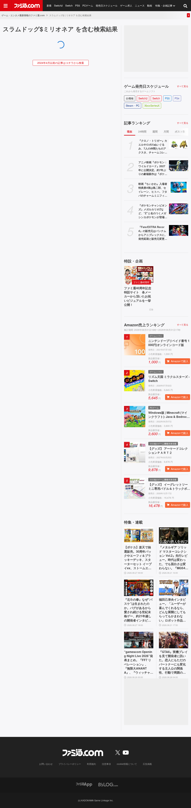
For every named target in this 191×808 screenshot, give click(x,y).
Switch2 (58, 5)
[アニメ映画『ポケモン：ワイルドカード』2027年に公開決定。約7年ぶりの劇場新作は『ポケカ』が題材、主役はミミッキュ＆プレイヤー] (178, 165)
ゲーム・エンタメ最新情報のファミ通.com (23, 15)
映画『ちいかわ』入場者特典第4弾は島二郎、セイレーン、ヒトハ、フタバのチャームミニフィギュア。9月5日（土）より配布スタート (152, 189)
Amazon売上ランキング (144, 325)
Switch (69, 5)
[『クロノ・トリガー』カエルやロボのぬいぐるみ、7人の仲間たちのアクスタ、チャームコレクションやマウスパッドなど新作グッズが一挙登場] (178, 144)
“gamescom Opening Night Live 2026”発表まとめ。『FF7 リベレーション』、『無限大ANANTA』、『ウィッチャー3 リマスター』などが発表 (138, 662)
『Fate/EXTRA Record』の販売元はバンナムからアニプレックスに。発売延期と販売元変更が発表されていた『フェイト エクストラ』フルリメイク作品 (152, 233)
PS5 (77, 5)
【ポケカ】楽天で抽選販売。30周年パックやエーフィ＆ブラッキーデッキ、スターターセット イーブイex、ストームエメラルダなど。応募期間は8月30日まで (138, 557)
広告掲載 (147, 763)
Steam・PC (133, 105)
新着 (49, 5)
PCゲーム (87, 5)
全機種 (130, 98)
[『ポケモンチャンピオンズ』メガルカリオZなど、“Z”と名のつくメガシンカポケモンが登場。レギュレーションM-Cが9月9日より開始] (178, 208)
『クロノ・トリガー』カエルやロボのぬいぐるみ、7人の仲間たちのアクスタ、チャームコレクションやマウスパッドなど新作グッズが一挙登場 (152, 146)
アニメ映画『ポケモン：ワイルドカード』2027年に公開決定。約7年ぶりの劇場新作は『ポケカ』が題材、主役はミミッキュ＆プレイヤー (152, 168)
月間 (166, 131)
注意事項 (106, 763)
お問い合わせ (46, 763)
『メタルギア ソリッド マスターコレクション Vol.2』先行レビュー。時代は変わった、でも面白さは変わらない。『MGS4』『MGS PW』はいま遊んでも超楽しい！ (173, 557)
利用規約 (91, 763)
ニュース (140, 5)
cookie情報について (127, 763)
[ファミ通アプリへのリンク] (84, 784)
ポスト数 (180, 131)
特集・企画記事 (163, 5)
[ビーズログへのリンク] (108, 784)
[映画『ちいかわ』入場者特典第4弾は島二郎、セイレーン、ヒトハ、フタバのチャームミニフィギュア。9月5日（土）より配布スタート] (178, 187)
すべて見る (182, 86)
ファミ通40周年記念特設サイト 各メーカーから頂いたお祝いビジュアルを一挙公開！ (137, 296)
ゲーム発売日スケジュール (146, 86)
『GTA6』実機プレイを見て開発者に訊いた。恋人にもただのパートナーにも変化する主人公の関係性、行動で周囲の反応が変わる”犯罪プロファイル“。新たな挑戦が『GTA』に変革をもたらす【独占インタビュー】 (173, 662)
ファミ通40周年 (141, 282)
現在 (129, 131)
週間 (155, 131)
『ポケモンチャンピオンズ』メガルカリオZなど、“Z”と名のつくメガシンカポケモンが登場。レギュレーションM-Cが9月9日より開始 (152, 211)
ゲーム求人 (126, 5)
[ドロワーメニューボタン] (5, 5)
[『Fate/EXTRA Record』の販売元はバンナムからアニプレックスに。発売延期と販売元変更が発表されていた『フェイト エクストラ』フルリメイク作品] (178, 230)
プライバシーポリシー (70, 763)
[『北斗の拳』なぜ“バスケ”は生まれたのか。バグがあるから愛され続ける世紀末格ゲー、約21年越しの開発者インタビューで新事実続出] (138, 588)
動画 (149, 5)
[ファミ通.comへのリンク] (27, 5)
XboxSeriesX (151, 105)
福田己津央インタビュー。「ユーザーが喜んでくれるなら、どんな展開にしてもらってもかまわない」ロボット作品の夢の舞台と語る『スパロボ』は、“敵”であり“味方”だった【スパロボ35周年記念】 (172, 609)
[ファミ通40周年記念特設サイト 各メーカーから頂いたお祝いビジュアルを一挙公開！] (138, 274)
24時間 (142, 131)
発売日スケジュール (107, 5)
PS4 (177, 98)
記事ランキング (137, 123)
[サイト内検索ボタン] (185, 5)
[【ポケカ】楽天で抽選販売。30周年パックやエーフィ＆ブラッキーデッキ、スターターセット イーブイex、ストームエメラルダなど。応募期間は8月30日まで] (138, 535)
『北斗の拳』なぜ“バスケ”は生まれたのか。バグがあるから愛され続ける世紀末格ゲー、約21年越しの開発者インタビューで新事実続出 (138, 609)
